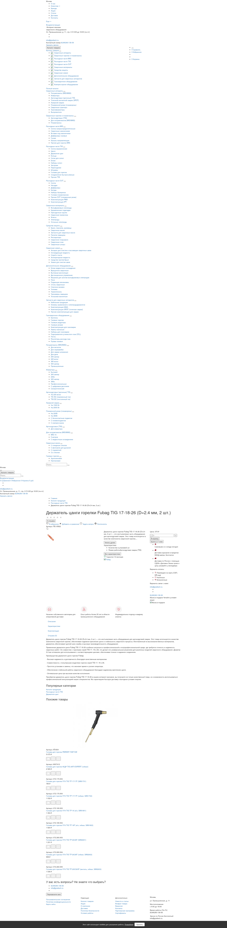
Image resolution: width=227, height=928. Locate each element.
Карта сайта (50, 904)
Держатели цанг (52, 694)
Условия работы (87, 913)
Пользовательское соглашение (58, 899)
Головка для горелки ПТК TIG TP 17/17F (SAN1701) (66, 781)
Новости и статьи (122, 901)
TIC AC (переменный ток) (61, 397)
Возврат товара (121, 903)
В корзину (154, 538)
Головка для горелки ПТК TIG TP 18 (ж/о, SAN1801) (66, 810)
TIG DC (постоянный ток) (60, 399)
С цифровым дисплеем (60, 386)
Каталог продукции (53, 689)
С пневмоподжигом (58, 420)
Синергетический (57, 388)
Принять (139, 924)
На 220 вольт (56, 394)
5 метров (54, 437)
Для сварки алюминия (59, 352)
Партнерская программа (124, 910)
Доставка (84, 908)
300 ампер (55, 379)
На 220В (54, 413)
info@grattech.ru (52, 40)
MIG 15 (53, 434)
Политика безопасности (90, 910)
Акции (83, 903)
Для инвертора (56, 429)
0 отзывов (51, 521)
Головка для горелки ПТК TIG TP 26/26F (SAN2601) (66, 840)
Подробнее (129, 924)
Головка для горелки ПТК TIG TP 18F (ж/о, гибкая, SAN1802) (69, 825)
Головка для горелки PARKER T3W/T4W (61, 752)
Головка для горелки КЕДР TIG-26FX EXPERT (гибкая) (67, 766)
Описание (52, 621)
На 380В (54, 416)
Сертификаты (120, 913)
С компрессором (57, 423)
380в (53, 381)
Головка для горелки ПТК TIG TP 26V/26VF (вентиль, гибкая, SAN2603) (73, 869)
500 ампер (55, 364)
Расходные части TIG (54, 692)
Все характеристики (112, 554)
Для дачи (54, 354)
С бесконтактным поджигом (61, 418)
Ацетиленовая (56, 458)
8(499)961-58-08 (67, 42)
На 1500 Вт (55, 405)
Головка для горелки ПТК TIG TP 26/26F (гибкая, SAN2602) (69, 854)
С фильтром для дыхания (61, 447)
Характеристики (54, 626)
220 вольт (54, 359)
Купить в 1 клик (157, 541)
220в (53, 377)
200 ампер (55, 356)
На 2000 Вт (55, 407)
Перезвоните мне (54, 894)
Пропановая (55, 460)
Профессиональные (59, 384)
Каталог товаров (52, 50)
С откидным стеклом (59, 445)
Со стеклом (55, 452)
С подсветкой (56, 450)
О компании (85, 906)
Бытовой (54, 372)
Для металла (56, 347)
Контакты (118, 908)
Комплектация (53, 631)
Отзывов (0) (52, 635)
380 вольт (54, 361)
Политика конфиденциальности (58, 902)
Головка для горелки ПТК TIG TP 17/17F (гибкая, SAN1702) (69, 796)
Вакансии (119, 906)
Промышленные (57, 366)
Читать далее (110, 542)
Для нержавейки (57, 349)
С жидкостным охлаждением (62, 439)
